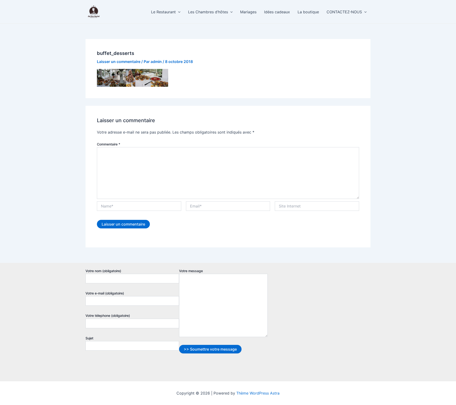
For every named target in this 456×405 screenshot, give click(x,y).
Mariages (248, 12)
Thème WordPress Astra (258, 393)
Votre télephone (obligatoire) (108, 315)
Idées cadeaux (277, 12)
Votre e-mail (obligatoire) (105, 293)
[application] (178, 11)
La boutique (308, 12)
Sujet (89, 338)
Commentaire (108, 144)
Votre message (191, 271)
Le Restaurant (163, 12)
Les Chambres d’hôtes (208, 12)
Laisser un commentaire (118, 61)
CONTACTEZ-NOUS (344, 12)
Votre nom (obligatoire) (103, 271)
